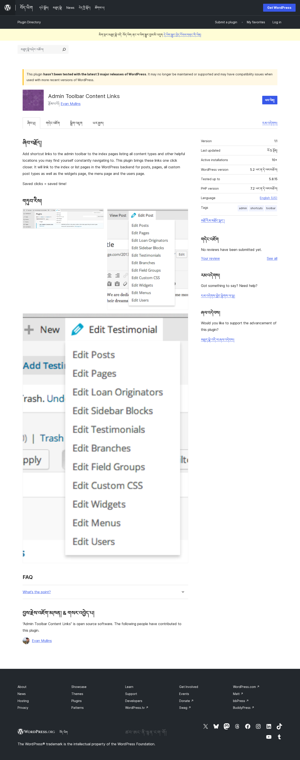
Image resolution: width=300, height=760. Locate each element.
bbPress (241, 701)
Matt (238, 694)
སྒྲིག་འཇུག (76, 123)
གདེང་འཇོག (53, 123)
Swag (185, 707)
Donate (186, 701)
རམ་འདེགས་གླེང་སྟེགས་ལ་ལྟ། (218, 296)
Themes (77, 694)
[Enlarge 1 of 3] (98, 214)
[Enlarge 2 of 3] (182, 214)
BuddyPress (243, 707)
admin (243, 208)
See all (272, 258)
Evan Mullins (71, 104)
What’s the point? (37, 592)
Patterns (77, 707)
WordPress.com (246, 687)
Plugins (76, 701)
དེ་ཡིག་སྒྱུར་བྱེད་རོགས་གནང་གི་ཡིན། (182, 34)
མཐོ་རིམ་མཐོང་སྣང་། (213, 220)
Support (131, 694)
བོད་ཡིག (64, 732)
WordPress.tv (136, 707)
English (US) (268, 198)
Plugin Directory (29, 22)
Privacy (23, 707)
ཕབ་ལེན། (270, 100)
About (22, 687)
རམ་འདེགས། (269, 123)
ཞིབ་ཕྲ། (31, 123)
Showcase (79, 687)
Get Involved (188, 687)
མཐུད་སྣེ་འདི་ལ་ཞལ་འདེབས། (217, 339)
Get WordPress (279, 7)
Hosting (23, 701)
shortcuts (256, 208)
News (22, 694)
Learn (129, 687)
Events (184, 694)
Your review (210, 258)
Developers (133, 701)
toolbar (271, 208)
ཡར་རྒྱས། (98, 123)
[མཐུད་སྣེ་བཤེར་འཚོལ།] (64, 49)
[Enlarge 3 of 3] (182, 319)
